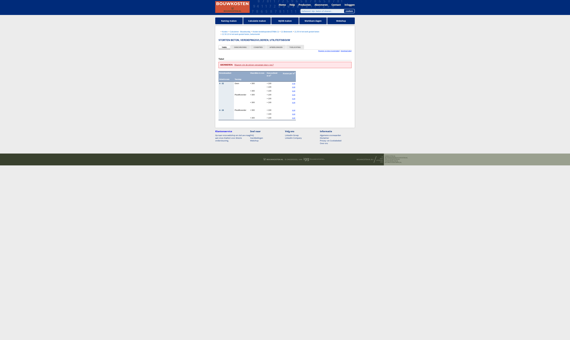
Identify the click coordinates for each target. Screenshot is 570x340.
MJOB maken (285, 20)
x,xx (293, 83)
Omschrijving (240, 47)
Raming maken (229, 20)
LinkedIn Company (293, 138)
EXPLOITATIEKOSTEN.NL (392, 159)
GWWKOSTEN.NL (390, 156)
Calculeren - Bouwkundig (240, 32)
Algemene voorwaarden (330, 135)
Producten (305, 4)
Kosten (225, 32)
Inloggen (350, 4)
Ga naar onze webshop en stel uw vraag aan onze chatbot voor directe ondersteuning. (232, 138)
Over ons (324, 143)
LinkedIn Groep (292, 135)
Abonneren (321, 4)
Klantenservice (223, 131)
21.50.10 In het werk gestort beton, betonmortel (241, 34)
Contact (336, 4)
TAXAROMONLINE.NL (391, 161)
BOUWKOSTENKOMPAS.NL (393, 162)
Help (292, 4)
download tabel (346, 51)
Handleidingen (256, 138)
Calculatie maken (257, 20)
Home (282, 4)
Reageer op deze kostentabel (328, 51)
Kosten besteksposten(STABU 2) (266, 32)
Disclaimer (324, 138)
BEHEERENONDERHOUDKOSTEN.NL (396, 158)
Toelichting (295, 47)
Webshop (341, 20)
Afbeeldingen (276, 47)
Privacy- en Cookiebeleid (330, 140)
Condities (258, 47)
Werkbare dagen (313, 20)
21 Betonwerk (286, 32)
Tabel (224, 47)
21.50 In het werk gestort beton (306, 32)
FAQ (252, 135)
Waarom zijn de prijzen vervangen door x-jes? (254, 65)
